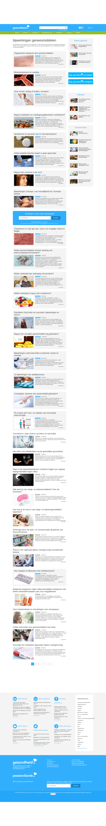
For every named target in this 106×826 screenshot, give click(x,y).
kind (78, 734)
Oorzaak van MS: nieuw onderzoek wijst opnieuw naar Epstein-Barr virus (20, 704)
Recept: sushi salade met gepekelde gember (60, 714)
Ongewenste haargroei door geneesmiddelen (33, 53)
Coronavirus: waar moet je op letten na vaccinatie (34, 433)
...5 (48, 664)
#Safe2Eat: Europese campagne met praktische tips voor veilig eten (22, 707)
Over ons (49, 760)
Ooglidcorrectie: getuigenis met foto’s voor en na (62, 740)
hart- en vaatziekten (82, 714)
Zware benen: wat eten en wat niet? (85, 53)
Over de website (76, 760)
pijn (78, 726)
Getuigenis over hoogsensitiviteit (62, 734)
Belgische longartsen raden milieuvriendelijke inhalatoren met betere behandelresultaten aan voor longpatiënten (39, 590)
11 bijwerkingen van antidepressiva (29, 374)
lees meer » (61, 64)
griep (78, 746)
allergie (69, 32)
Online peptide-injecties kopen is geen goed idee (35, 153)
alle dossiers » (37, 715)
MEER (78, 32)
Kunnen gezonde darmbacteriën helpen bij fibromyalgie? (85, 149)
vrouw (79, 716)
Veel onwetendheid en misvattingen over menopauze (36, 609)
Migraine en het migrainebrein (41, 737)
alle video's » (16, 743)
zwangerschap (47, 32)
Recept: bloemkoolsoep (83, 132)
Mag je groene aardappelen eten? (84, 164)
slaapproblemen (81, 704)
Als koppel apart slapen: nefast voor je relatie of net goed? (42, 743)
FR (92, 27)
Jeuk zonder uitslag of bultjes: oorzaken (31, 91)
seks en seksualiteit (82, 736)
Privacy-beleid (43, 223)
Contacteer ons (51, 761)
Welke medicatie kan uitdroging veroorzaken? (34, 273)
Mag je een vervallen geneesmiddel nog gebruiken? (36, 334)
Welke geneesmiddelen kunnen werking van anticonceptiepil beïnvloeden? (33, 251)
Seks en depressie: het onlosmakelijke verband (40, 709)
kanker (25, 32)
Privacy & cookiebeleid (78, 761)
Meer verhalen (65, 726)
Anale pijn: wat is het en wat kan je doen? (85, 61)
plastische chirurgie (82, 712)
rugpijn (79, 710)
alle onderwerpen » (82, 748)
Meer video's (22, 726)
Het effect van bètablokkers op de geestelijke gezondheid (38, 451)
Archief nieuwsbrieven (53, 766)
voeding (35, 32)
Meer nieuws (22, 699)
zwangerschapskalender (83, 702)
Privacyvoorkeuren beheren (79, 765)
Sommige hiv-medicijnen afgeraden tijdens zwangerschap (38, 645)
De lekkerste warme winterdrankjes (84, 156)
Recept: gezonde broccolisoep (83, 172)
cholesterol (80, 720)
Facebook (80, 28)
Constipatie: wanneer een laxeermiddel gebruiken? (36, 394)
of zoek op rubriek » (63, 30)
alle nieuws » (16, 717)
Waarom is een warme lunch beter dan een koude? (85, 181)
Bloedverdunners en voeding (26, 72)
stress (79, 724)
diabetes (59, 32)
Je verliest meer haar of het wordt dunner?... (84, 100)
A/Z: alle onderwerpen (53, 765)
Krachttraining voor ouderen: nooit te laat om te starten (22, 737)
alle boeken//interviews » (39, 745)
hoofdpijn (79, 706)
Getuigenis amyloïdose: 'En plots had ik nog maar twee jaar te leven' (62, 731)
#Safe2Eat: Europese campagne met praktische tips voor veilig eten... (84, 109)
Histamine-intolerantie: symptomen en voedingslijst (85, 141)
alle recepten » (57, 719)
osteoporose (80, 728)
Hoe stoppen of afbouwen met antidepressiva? (34, 571)
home (17, 32)
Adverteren (50, 763)
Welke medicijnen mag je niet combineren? (32, 293)
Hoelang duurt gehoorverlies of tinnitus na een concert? (42, 713)
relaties (79, 744)
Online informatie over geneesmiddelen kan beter (34, 627)
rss (82, 28)
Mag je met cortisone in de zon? (28, 172)
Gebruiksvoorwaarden (78, 763)
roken (78, 740)
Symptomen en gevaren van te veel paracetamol (35, 134)
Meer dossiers (44, 699)
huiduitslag (80, 730)
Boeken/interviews (41, 730)
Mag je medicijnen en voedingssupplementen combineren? (39, 115)
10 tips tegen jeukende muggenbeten (85, 45)
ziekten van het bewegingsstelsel (86, 718)
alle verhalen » (57, 743)
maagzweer (80, 742)
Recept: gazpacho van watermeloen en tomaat (60, 707)
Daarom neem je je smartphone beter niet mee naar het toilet (21, 733)
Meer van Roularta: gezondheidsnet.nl (23, 781)
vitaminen (79, 738)
